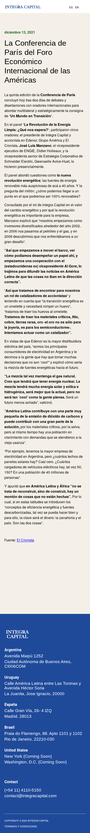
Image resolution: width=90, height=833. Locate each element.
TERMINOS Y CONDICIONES (20, 826)
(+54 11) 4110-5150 (22, 790)
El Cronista (25, 540)
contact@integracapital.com (30, 795)
